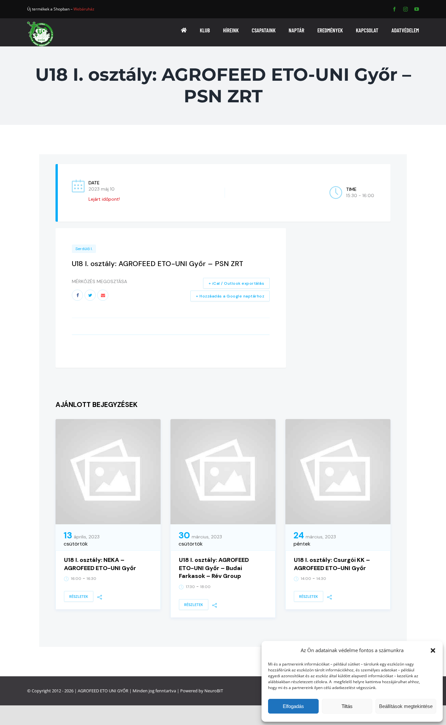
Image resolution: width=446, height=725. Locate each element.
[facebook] (394, 9)
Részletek (78, 596)
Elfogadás (293, 706)
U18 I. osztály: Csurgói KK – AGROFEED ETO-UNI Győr (332, 564)
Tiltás (347, 706)
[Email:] (102, 295)
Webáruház (83, 9)
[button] (433, 650)
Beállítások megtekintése (406, 706)
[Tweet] (90, 295)
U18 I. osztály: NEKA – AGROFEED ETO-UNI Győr (100, 564)
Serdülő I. (83, 248)
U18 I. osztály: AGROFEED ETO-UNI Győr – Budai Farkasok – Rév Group (214, 568)
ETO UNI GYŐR (114, 691)
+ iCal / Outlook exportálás (236, 283)
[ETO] (40, 24)
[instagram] (405, 9)
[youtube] (416, 9)
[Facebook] (77, 295)
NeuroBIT (213, 691)
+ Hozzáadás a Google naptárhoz (230, 296)
